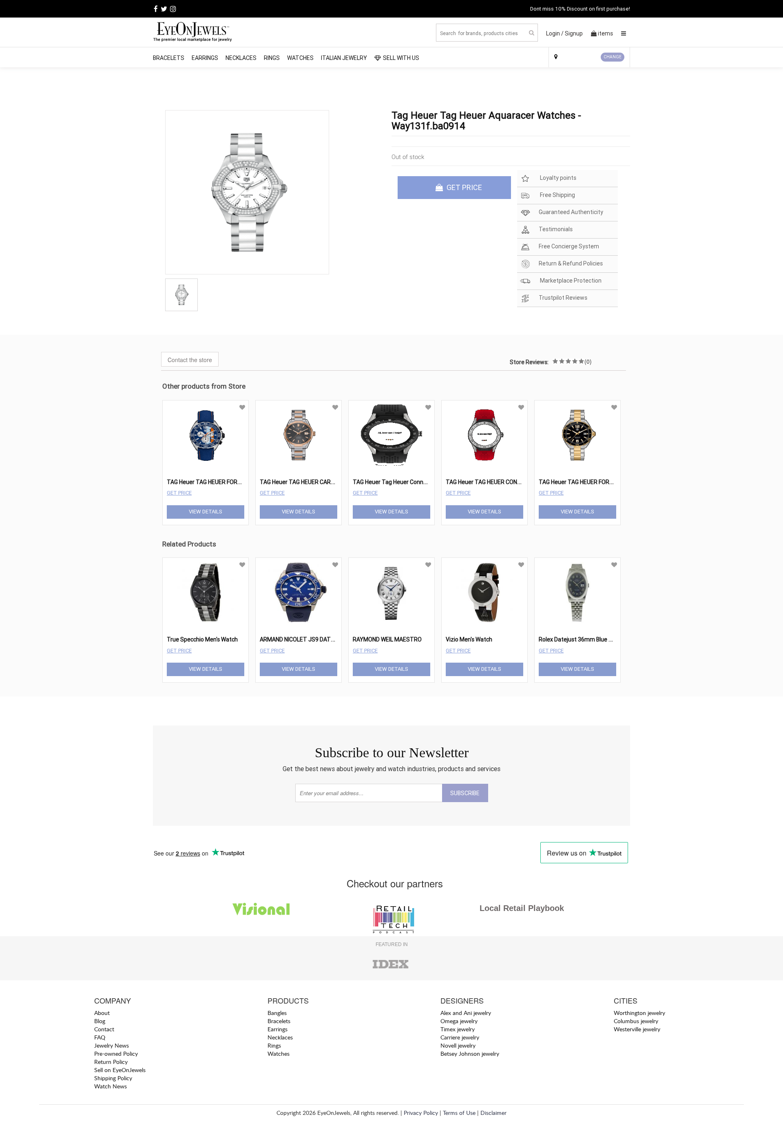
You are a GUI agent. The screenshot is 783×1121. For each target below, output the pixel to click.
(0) (588, 361)
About (102, 1013)
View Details (205, 511)
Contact (104, 1029)
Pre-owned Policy (116, 1053)
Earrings (205, 58)
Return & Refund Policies (571, 263)
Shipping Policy (113, 1078)
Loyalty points (557, 177)
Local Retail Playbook (522, 908)
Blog (99, 1021)
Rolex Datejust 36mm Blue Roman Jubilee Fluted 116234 (612, 639)
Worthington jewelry (639, 1013)
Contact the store (190, 360)
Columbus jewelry (636, 1021)
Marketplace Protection (570, 280)
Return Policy (111, 1062)
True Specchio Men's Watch (202, 639)
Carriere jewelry (459, 1037)
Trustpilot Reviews (563, 297)
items (605, 33)
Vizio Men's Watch (469, 639)
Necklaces (241, 58)
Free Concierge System (569, 246)
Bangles (277, 1013)
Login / (555, 33)
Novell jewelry (458, 1045)
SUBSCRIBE (465, 793)
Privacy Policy (421, 1113)
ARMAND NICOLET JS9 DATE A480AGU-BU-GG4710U (328, 639)
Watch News (110, 1086)
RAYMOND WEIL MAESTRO (387, 639)
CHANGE (613, 57)
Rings (272, 58)
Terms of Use (459, 1113)
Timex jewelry (457, 1029)
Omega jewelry (459, 1021)
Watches (300, 58)
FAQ (99, 1037)
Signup (574, 33)
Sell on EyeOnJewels (120, 1070)
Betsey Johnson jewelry (469, 1053)
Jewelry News (111, 1045)
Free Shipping (557, 195)
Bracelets (168, 58)
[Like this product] (242, 407)
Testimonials (556, 229)
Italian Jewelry (344, 58)
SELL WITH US (401, 58)
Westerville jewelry (637, 1029)
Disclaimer (493, 1113)
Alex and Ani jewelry (465, 1013)
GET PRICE (463, 187)
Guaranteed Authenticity (571, 212)
